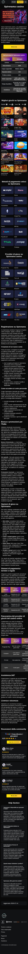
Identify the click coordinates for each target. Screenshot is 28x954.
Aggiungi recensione (14, 742)
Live (10, 104)
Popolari (3, 104)
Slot (23, 104)
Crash (16, 104)
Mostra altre (14, 795)
